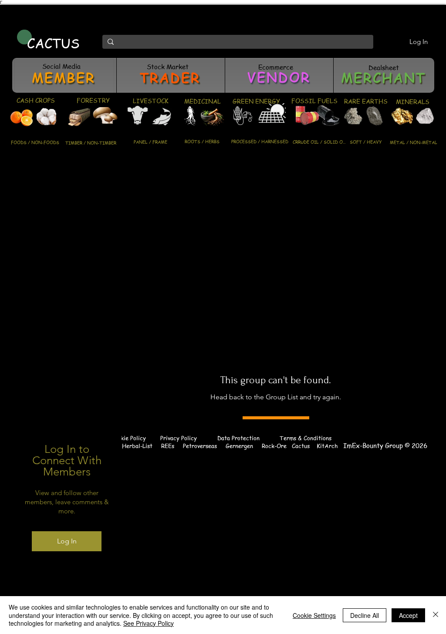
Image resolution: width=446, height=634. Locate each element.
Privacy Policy (178, 438)
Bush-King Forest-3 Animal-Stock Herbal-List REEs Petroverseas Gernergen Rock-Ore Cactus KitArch (176, 446)
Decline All (364, 615)
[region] (64, 75)
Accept (408, 615)
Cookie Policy (128, 438)
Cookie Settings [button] (314, 615)
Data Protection (238, 438)
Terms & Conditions (305, 438)
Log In (67, 541)
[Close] (435, 615)
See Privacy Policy (148, 623)
